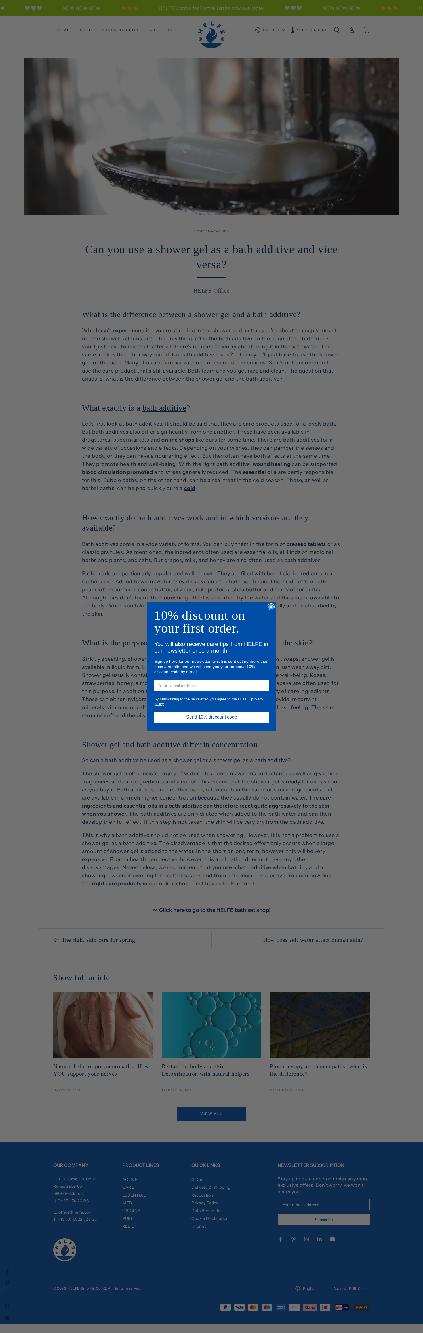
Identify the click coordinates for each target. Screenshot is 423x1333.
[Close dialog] (271, 607)
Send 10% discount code (211, 717)
